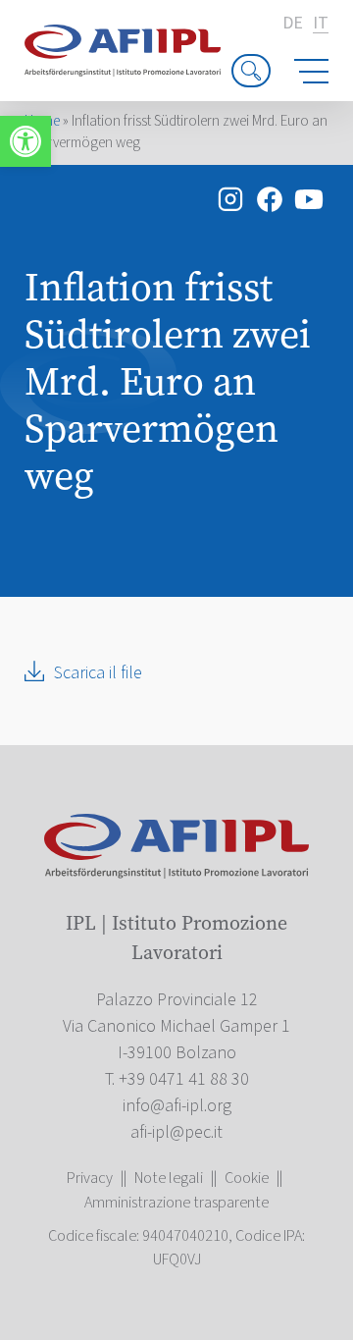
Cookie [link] (247, 1178)
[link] (25, 141)
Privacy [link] (90, 1178)
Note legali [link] (168, 1178)
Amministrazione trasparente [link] (176, 1202)
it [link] (320, 24)
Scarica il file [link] (98, 673)
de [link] (292, 23)
